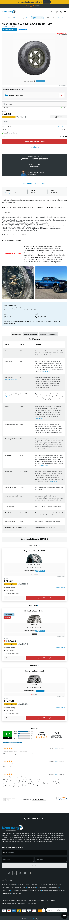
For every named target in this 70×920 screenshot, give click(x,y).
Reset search (38, 18)
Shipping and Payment (46, 884)
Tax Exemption (6, 893)
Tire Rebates (21, 884)
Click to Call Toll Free (35, 819)
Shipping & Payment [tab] (30, 334)
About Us (28, 884)
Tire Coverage (15, 890)
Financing (35, 884)
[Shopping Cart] (61, 11)
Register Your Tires (7, 887)
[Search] (52, 11)
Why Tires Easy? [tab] (40, 183)
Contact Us (12, 884)
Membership (18, 887)
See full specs (34, 147)
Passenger (5, 26)
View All (33, 903)
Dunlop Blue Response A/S (34, 671)
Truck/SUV (12, 900)
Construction (22, 903)
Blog (64, 890)
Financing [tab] (43, 334)
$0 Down (60, 116)
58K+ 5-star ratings (18, 835)
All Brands (5, 884)
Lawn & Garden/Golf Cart (9, 903)
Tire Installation (54, 887)
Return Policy (58, 884)
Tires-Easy (30, 919)
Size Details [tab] (52, 334)
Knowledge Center (35, 890)
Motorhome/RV (45, 900)
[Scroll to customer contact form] (47, 173)
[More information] (38, 545)
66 (31, 30)
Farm (28, 903)
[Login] (56, 11)
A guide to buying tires (11, 379)
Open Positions (16, 893)
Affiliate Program (47, 890)
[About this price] (26, 117)
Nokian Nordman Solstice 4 (34, 611)
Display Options (25, 799)
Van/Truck (19, 900)
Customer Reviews (42, 887)
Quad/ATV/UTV (55, 900)
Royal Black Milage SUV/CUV (34, 551)
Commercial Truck (34, 900)
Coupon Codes (31, 887)
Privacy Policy (24, 890)
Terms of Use (6, 890)
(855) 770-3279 (42, 317)
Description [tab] (27, 183)
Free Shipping (57, 890)
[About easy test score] (34, 81)
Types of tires (8, 396)
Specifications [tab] (16, 334)
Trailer (26, 900)
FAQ (24, 887)
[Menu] (65, 11)
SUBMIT (34, 866)
